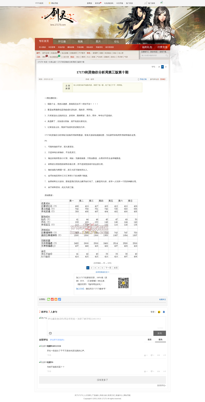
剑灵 (45, 62)
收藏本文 (162, 299)
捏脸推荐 (73, 53)
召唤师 (106, 57)
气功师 (99, 57)
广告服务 (95, 395)
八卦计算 (65, 57)
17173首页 (39, 3)
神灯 (44, 57)
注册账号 (144, 52)
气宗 (126, 57)
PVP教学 (82, 53)
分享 (164, 355)
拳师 (83, 57)
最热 (160, 340)
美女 (115, 53)
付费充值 (162, 47)
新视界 (95, 53)
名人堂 (120, 53)
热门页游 (129, 3)
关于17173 (79, 395)
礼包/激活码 (108, 3)
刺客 (93, 57)
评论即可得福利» (57, 340)
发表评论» (161, 385)
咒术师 (120, 57)
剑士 (78, 57)
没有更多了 (102, 380)
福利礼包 (147, 47)
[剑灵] (58, 15)
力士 (88, 57)
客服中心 (119, 395)
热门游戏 (151, 3)
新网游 (89, 3)
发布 (159, 333)
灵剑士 (113, 57)
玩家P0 (50, 362)
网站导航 (54, 3)
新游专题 (153, 52)
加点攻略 (65, 53)
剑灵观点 (108, 53)
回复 (158, 355)
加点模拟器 (54, 57)
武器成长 (54, 53)
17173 (40, 62)
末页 (116, 268)
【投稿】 (162, 79)
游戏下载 (163, 52)
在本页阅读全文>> (102, 272)
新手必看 (45, 53)
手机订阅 (143, 79)
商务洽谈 (103, 395)
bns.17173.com (58, 25)
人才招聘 (87, 395)
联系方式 (111, 395)
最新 (150, 340)
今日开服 (119, 3)
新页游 (97, 3)
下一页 (108, 268)
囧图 (101, 53)
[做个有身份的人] (159, 312)
